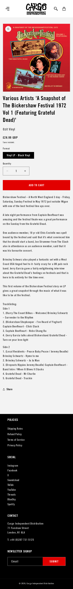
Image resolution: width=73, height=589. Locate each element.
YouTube (11, 489)
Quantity (7, 163)
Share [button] (10, 389)
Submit (54, 561)
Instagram (12, 465)
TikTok (10, 485)
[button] (7, 9)
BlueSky (11, 499)
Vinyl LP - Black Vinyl (18, 155)
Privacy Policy (14, 445)
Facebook (12, 470)
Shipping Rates (15, 428)
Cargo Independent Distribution (40, 583)
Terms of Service (16, 439)
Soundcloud (13, 480)
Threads (11, 494)
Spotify (11, 504)
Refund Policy (14, 434)
